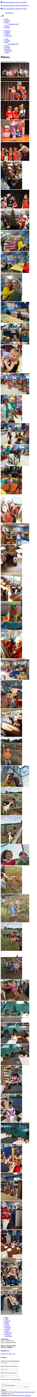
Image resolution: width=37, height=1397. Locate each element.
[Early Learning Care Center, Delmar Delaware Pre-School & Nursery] (11, 1171)
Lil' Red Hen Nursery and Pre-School (23, 1392)
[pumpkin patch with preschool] (15, 922)
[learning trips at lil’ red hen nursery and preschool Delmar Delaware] (11, 658)
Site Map (7, 1334)
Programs (7, 21)
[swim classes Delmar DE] (15, 1022)
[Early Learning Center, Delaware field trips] (11, 601)
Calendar (7, 27)
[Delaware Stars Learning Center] (15, 100)
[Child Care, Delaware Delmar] (11, 522)
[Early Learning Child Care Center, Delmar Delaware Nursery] (15, 1143)
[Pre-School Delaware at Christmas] (15, 229)
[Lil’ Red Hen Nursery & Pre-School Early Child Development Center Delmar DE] (11, 1286)
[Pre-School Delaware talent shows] (15, 208)
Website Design (5, 1395)
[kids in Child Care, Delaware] (11, 494)
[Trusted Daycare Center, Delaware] (11, 372)
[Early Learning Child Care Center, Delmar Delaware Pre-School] (11, 1122)
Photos (7, 22)
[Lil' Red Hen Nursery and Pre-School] (14, 5)
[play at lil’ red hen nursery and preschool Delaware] (11, 708)
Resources (8, 31)
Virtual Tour (8, 36)
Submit (3, 1390)
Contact (7, 34)
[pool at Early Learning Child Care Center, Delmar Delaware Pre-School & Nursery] (15, 1064)
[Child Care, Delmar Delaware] (15, 465)
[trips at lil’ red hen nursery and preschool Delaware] (11, 736)
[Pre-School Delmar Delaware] (15, 272)
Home (6, 1317)
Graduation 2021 (13, 24)
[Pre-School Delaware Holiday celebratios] (11, 189)
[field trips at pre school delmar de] (11, 979)
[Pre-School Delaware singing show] (15, 160)
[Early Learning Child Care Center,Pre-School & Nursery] (11, 1093)
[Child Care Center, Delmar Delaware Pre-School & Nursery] (15, 865)
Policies (7, 26)
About (6, 19)
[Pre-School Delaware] (11, 301)
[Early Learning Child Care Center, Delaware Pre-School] (11, 815)
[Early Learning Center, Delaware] (11, 572)
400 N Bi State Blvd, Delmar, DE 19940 (14, 2)
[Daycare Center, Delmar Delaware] (15, 344)
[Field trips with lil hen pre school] (15, 1000)
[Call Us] (1, 16)
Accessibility (8, 1336)
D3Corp (14, 1395)
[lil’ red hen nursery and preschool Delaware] (11, 765)
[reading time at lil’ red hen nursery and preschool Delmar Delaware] (15, 679)
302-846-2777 (9, 13)
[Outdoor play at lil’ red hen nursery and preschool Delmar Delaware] (11, 629)
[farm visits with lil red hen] (11, 950)
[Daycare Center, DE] (15, 394)
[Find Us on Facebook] (3, 13)
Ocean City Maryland (24, 1395)
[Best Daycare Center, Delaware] (11, 422)
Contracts (7, 32)
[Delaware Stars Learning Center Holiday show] (15, 81)
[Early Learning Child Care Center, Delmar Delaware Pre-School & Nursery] (11, 1229)
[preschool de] (15, 786)
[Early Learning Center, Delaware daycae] (15, 544)
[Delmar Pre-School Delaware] (15, 251)
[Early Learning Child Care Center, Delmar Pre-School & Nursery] (11, 1200)
